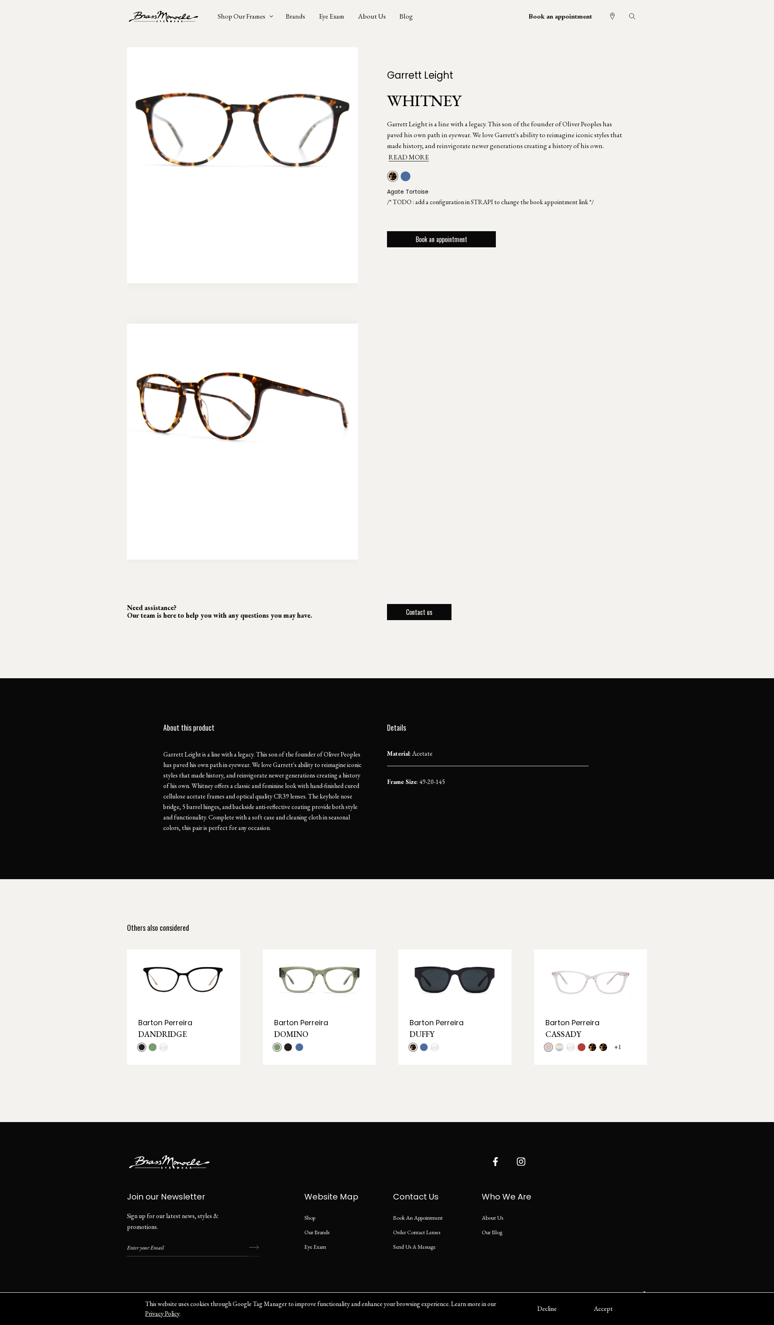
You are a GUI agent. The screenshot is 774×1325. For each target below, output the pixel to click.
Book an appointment (560, 16)
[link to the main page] (169, 16)
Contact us (419, 612)
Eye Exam (315, 1246)
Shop (309, 1217)
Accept (603, 1308)
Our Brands (316, 1232)
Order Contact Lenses (416, 1232)
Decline (547, 1308)
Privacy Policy (162, 1313)
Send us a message (414, 1246)
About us (492, 1217)
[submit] (253, 1247)
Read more (409, 157)
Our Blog (492, 1232)
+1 (617, 1047)
